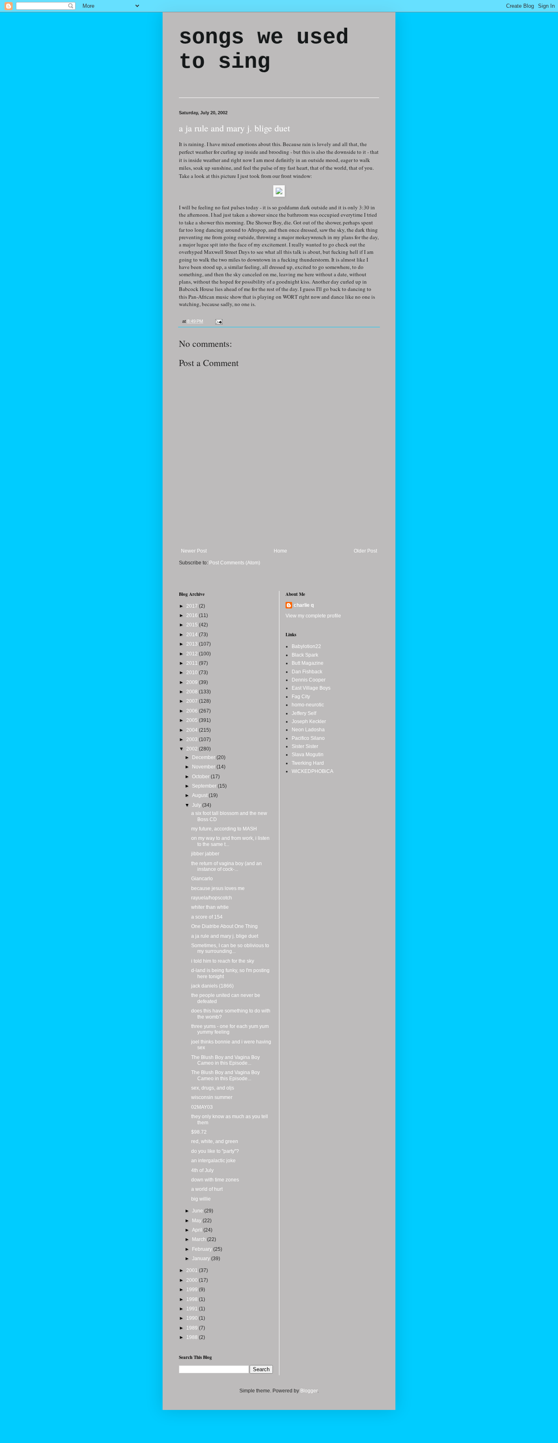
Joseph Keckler (309, 721)
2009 (192, 682)
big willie (201, 1199)
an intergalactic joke (213, 1160)
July (197, 805)
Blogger (308, 1391)
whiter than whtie (210, 907)
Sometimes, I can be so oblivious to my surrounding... (230, 948)
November (204, 767)
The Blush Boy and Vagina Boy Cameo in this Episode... (225, 1060)
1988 (192, 1337)
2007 (192, 701)
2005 (192, 720)
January (201, 1258)
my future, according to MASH (224, 829)
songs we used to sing (264, 49)
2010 (192, 672)
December (204, 757)
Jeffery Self (304, 713)
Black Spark (305, 655)
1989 (192, 1328)
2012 (192, 654)
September (205, 786)
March (199, 1239)
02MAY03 (202, 1107)
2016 (192, 615)
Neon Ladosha (308, 730)
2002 (192, 749)
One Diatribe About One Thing (224, 926)
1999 (192, 1289)
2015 (192, 625)
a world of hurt (207, 1189)
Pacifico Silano (308, 738)
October (201, 776)
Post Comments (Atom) (234, 563)
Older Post (365, 551)
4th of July (202, 1170)
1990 (192, 1318)
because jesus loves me (218, 888)
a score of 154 (207, 917)
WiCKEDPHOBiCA (312, 771)
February (202, 1249)
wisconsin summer (211, 1097)
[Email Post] (218, 321)
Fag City (301, 696)
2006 (192, 711)
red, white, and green (214, 1141)
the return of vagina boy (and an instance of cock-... (226, 866)
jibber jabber (205, 854)
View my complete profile (313, 616)
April (197, 1230)
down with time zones (215, 1180)
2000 (192, 1280)
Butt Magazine (308, 663)
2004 (192, 730)
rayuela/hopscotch (211, 898)
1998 (192, 1299)
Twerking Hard (308, 763)
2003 (192, 739)
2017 (192, 606)
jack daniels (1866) (212, 986)
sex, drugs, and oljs (212, 1088)
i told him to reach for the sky (222, 961)
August (200, 795)
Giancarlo (202, 878)
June (198, 1211)
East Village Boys (311, 688)
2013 (192, 644)
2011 (192, 663)
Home (280, 551)
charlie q (304, 605)
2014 (192, 634)
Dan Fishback (307, 672)
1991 (192, 1309)
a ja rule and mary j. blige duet (234, 128)
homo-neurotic (308, 705)
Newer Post (194, 551)
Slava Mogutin (308, 754)
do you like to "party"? (215, 1151)
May (197, 1220)
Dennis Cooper (309, 680)
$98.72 (199, 1132)
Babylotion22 (306, 646)
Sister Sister (305, 746)
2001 (192, 1270)
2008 (192, 692)
